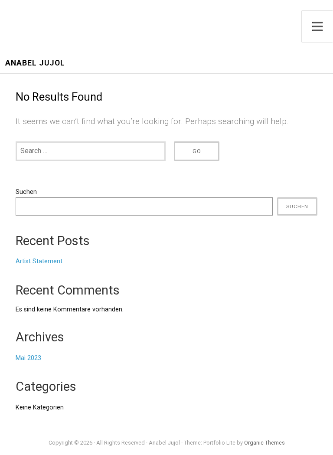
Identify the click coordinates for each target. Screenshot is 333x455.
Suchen (26, 192)
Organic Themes (264, 442)
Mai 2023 (28, 358)
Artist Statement (39, 261)
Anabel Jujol (35, 63)
